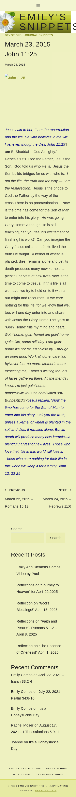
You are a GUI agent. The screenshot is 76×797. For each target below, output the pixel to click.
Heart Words (56, 768)
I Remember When (49, 774)
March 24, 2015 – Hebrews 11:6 (57, 498)
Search (16, 529)
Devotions (13, 35)
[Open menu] (38, 5)
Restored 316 (46, 790)
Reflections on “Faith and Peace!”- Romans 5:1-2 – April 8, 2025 (36, 628)
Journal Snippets (39, 35)
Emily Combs (21, 675)
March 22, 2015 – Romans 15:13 (19, 498)
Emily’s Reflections (25, 768)
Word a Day (22, 774)
